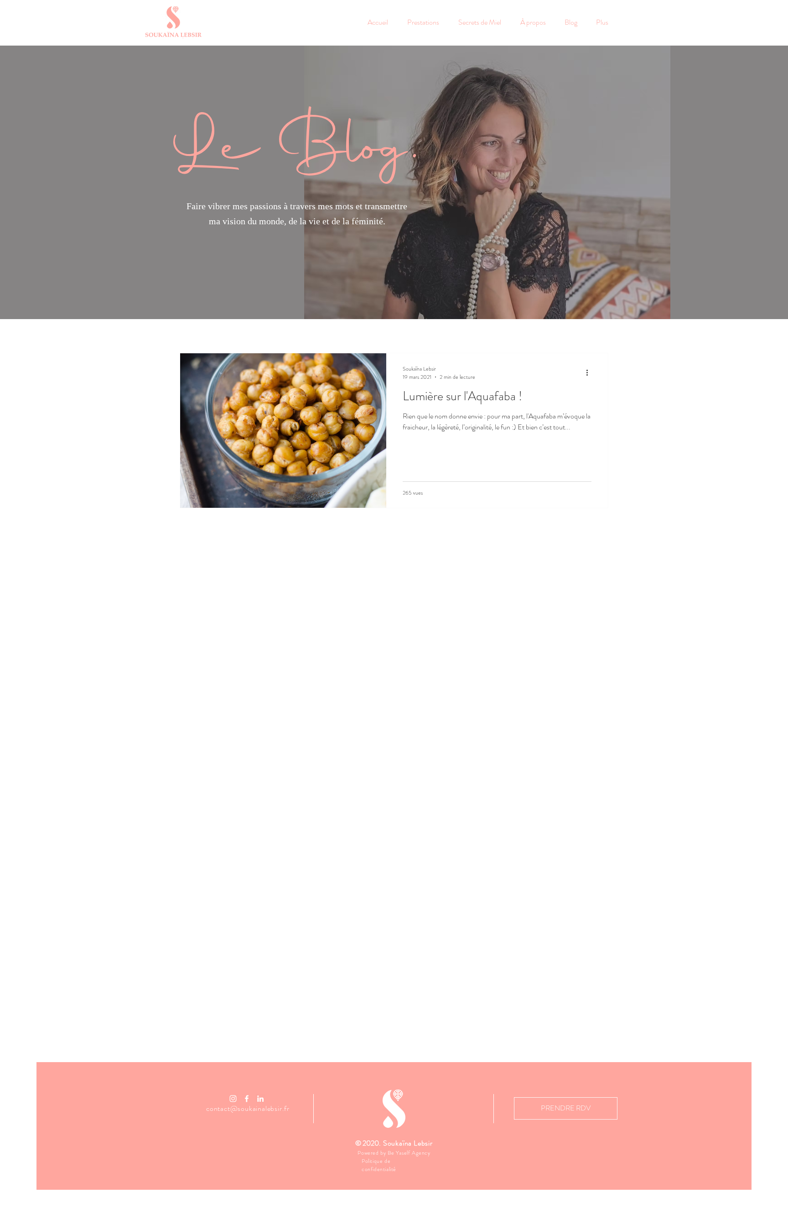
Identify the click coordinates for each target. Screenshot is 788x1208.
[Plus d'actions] (590, 372)
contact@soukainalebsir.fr (248, 1108)
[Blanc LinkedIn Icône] (260, 1098)
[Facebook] (246, 1098)
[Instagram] (233, 1098)
